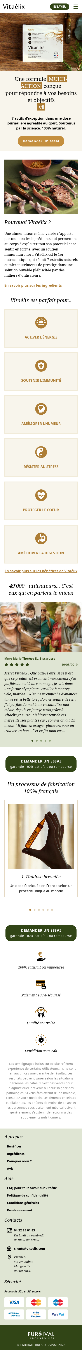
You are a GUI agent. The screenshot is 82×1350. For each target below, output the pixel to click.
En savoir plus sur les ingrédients (33, 285)
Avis (10, 1168)
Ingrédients (15, 1154)
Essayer (59, 7)
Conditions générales (23, 1203)
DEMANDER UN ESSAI (41, 764)
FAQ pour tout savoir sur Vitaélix (32, 1188)
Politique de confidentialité (27, 1195)
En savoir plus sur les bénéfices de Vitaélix (41, 571)
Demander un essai (41, 141)
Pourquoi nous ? (19, 1161)
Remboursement (19, 1210)
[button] (32, 741)
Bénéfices (14, 1146)
